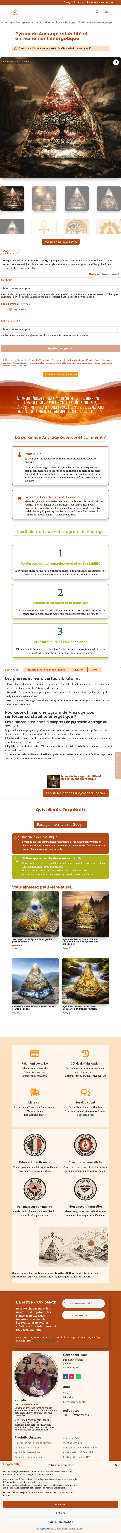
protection (71, 363)
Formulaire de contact (75, 1402)
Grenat (81, 360)
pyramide (81, 363)
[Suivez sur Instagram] (71, 1376)
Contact (77, 2)
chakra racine (44, 363)
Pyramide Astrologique (27, 1452)
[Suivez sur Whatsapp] (78, 1376)
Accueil (5, 22)
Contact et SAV (71, 1438)
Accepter (60, 1504)
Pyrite (15, 363)
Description (11, 669)
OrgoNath (23, 366)
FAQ (66, 2)
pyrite (109, 363)
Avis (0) (79, 669)
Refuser (60, 1513)
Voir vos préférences (60, 1521)
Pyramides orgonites (20, 22)
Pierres (98, 360)
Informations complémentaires (46, 669)
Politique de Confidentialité (70, 1528)
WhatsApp (68, 1397)
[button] (116, 1465)
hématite (62, 363)
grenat (54, 363)
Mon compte (94, 2)
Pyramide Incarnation (26, 1448)
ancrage (33, 363)
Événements (81, 1415)
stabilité (6, 366)
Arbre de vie (57, 360)
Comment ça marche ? (110, 274)
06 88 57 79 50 (71, 1367)
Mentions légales (72, 1443)
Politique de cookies (46, 1528)
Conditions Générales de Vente (80, 1448)
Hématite (89, 360)
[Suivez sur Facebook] (65, 1376)
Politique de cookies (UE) (76, 1457)
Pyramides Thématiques (44, 22)
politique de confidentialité (44, 1340)
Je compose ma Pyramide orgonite (33, 1443)
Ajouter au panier (60, 348)
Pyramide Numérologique (28, 1457)
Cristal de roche (70, 360)
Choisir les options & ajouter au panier (75, 793)
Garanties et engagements (59, 374)
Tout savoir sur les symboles (60, 241)
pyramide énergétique (96, 363)
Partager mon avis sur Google (60, 825)
